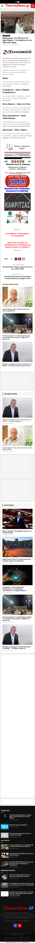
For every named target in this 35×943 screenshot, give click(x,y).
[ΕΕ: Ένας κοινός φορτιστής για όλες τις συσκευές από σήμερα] (5, 835)
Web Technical (20, 934)
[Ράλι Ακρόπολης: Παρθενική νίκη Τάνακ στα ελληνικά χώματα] (5, 855)
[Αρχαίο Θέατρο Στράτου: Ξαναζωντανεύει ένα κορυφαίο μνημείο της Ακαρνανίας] (17, 547)
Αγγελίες (27, 938)
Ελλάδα (13, 940)
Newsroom (6, 44)
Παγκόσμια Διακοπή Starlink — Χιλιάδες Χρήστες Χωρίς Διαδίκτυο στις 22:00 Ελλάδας (20, 816)
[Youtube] (19, 925)
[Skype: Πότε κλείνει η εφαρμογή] (5, 826)
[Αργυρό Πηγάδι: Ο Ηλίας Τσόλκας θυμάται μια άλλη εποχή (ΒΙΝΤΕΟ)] (17, 435)
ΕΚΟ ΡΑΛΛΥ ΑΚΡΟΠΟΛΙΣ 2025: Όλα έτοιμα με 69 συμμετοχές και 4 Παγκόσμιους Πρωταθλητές (21, 863)
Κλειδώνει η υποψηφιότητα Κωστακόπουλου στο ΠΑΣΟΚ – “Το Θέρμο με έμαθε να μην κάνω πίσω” (17, 364)
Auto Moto (5, 840)
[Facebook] (15, 925)
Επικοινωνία (27, 940)
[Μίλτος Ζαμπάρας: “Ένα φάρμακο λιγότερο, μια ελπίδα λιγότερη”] (17, 519)
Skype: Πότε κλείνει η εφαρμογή (18, 825)
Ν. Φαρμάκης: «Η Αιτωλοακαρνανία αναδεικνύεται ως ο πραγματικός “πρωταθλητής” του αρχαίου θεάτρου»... (14, 588)
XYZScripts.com (25, 942)
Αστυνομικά (7, 940)
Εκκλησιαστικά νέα (8, 870)
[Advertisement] (17, 726)
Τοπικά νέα (21, 938)
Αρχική (5, 938)
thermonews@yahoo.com (24, 921)
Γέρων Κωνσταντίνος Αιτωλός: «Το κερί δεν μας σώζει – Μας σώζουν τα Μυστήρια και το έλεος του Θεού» (21, 893)
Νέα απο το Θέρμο (6, 35)
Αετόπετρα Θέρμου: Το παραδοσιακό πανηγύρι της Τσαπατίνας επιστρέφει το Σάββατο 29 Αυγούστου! (16, 337)
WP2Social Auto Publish (11, 942)
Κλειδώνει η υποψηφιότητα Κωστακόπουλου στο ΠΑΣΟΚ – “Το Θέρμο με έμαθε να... (16, 420)
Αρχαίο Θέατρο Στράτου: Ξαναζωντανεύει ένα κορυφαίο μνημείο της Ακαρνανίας (16, 560)
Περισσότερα (19, 940)
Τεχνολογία (5, 810)
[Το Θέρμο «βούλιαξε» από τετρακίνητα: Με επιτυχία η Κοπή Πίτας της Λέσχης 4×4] (5, 846)
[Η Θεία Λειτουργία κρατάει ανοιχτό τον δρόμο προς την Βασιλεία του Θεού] (5, 876)
